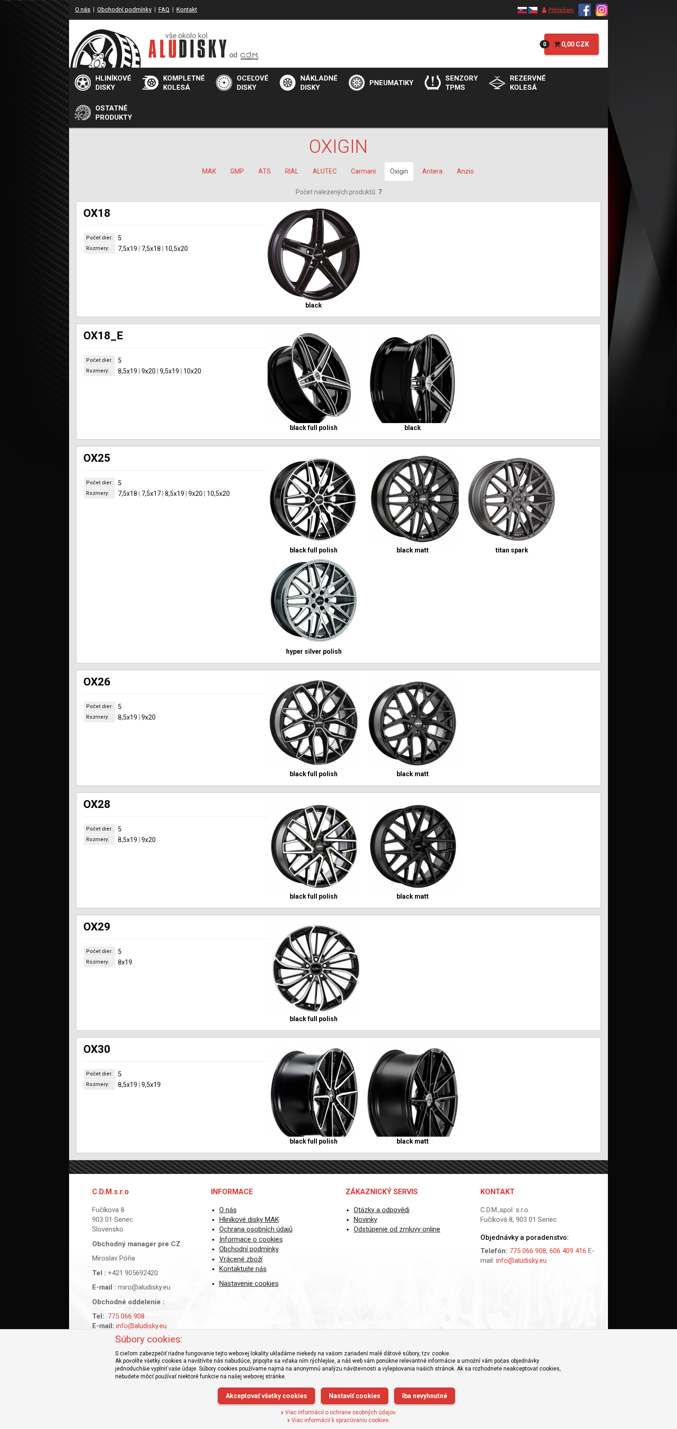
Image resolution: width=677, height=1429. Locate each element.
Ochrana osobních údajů (255, 1229)
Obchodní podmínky (124, 9)
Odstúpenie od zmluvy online (397, 1229)
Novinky (365, 1219)
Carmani (363, 171)
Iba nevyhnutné (424, 1396)
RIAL (291, 171)
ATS (264, 171)
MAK (209, 171)
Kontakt (186, 9)
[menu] (555, 10)
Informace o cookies (251, 1239)
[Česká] (532, 9)
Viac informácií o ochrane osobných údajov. (340, 1412)
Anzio (465, 171)
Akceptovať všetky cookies (266, 1396)
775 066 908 (126, 1316)
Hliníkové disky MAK (249, 1219)
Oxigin (399, 171)
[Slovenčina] (522, 9)
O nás (82, 9)
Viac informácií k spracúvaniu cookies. (340, 1420)
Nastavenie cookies (249, 1283)
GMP (237, 171)
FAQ (163, 9)
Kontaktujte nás (243, 1269)
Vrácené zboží (241, 1259)
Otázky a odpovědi (381, 1210)
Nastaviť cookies (354, 1396)
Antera (432, 171)
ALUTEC (325, 171)
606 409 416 (567, 1251)
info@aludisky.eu (141, 1326)
